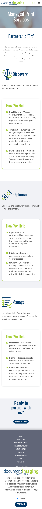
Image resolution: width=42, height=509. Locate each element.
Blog (21, 459)
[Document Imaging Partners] (12, 2)
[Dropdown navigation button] (39, 3)
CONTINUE (21, 504)
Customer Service (21, 455)
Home (21, 436)
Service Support (21, 449)
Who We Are (21, 439)
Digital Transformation (21, 446)
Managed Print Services (21, 443)
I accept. (21, 499)
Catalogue (21, 452)
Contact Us (21, 462)
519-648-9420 (23, 466)
